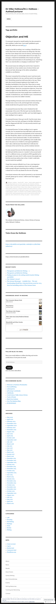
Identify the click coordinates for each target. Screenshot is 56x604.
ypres (28, 194)
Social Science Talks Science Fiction (17, 395)
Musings (9, 523)
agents (37, 182)
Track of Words (11, 397)
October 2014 (11, 470)
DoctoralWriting (11, 387)
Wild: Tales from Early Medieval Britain (17, 316)
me (19, 191)
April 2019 (10, 436)
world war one (16, 194)
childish (7, 185)
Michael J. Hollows (12, 182)
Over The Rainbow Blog (14, 401)
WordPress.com (11, 552)
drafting (23, 185)
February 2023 (11, 421)
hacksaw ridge (9, 187)
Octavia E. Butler (10, 323)
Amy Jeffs (8, 318)
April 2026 (10, 419)
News (26, 182)
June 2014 (10, 474)
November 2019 (11, 429)
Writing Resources (11, 586)
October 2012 (11, 491)
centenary (24, 184)
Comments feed (11, 550)
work (12, 194)
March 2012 (10, 503)
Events (8, 582)
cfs (28, 184)
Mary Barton (9, 305)
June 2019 (10, 433)
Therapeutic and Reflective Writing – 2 (18, 271)
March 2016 (10, 456)
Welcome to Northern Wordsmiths (17, 384)
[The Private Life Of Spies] (40, 312)
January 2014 (11, 479)
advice (34, 182)
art (40, 182)
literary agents (9, 188)
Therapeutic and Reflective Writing (17, 273)
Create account (11, 544)
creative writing (13, 185)
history (22, 187)
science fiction (9, 193)
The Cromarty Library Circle (14, 300)
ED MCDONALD (11, 403)
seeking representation (18, 193)
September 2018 (11, 440)
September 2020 (12, 425)
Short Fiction (9, 572)
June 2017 (10, 448)
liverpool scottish (15, 190)
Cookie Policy (32, 601)
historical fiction (17, 187)
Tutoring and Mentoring (13, 590)
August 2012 (10, 495)
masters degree (9, 191)
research (39, 191)
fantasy (27, 185)
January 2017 (10, 454)
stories (36, 193)
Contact (8, 593)
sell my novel (27, 193)
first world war (38, 185)
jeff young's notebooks (13, 391)
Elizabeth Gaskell (10, 307)
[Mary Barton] (40, 306)
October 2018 (11, 438)
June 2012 (10, 499)
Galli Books (10, 393)
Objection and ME (17, 36)
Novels (8, 568)
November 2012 (11, 489)
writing (22, 194)
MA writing (31, 190)
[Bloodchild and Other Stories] (40, 323)
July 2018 (9, 442)
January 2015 (11, 464)
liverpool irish (26, 188)
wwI (25, 194)
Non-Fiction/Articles (11, 579)
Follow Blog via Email (14, 351)
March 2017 (10, 452)
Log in (9, 546)
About (7, 561)
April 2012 (10, 501)
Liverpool (20, 188)
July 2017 (9, 446)
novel (25, 191)
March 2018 (10, 444)
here (24, 45)
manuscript (37, 190)
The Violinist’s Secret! (13, 279)
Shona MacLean (10, 301)
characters (31, 184)
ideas (29, 187)
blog (11, 184)
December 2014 (11, 466)
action (30, 182)
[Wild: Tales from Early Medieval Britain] (40, 317)
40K (8, 517)
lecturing (9, 519)
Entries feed (10, 548)
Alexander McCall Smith (11, 312)
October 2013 (11, 485)
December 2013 (11, 481)
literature (15, 188)
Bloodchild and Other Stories (14, 322)
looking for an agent (24, 190)
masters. (15, 191)
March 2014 (10, 477)
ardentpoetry (11, 389)
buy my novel (19, 184)
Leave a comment (35, 194)
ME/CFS (22, 191)
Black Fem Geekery (12, 399)
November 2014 (11, 468)
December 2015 (11, 458)
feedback (32, 185)
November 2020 (11, 423)
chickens (37, 184)
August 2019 (10, 431)
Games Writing (10, 575)
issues (39, 187)
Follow (9, 367)
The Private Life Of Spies (13, 311)
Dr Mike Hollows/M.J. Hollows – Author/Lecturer (22, 10)
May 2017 (9, 450)
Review (9, 528)
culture (19, 185)
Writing (9, 530)
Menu (9, 19)
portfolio (29, 191)
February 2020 (11, 427)
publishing (34, 191)
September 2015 (11, 462)
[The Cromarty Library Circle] (40, 301)
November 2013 (11, 483)
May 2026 (10, 417)
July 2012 (9, 497)
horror (26, 187)
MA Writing (10, 521)
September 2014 (11, 472)
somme (33, 193)
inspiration (34, 187)
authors (7, 184)
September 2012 (11, 493)
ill (31, 187)
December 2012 (11, 487)
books (13, 184)
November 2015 (11, 460)
